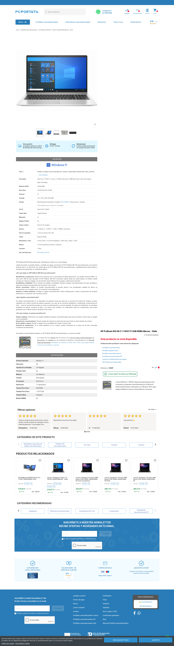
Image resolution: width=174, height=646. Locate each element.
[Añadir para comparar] (156, 367)
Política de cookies (8, 643)
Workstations (135, 22)
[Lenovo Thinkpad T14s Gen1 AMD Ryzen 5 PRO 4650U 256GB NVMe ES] (116, 467)
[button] (18, 444)
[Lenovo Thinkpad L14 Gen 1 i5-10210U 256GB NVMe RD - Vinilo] (29, 467)
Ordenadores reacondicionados (77, 22)
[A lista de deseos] (40, 460)
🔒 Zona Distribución (145, 602)
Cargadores (60, 511)
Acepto (156, 640)
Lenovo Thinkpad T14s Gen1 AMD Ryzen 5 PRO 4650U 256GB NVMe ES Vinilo (87, 479)
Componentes (141, 511)
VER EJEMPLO (43, 175)
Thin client (87, 445)
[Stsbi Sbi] (134, 613)
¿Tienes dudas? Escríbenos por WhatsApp (122, 374)
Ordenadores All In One (114, 511)
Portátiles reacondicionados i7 (111, 353)
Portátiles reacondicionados (47, 22)
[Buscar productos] (46, 12)
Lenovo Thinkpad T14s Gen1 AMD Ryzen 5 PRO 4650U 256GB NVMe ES (116, 479)
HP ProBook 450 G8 (43, 252)
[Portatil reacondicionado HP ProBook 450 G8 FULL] (94, 124)
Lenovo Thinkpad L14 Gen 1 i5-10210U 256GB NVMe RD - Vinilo (28, 478)
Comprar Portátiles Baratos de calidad (114, 359)
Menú (21, 22)
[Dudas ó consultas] (105, 374)
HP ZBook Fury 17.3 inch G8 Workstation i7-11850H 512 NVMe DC (144, 479)
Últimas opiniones (26, 410)
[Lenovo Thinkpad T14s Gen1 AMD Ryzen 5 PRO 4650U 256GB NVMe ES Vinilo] (87, 467)
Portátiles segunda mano (110, 350)
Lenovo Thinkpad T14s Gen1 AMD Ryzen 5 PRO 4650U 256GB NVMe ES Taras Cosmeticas (58, 479)
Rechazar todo (121, 640)
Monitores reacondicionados (87, 511)
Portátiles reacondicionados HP (112, 356)
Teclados (114, 445)
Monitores (102, 22)
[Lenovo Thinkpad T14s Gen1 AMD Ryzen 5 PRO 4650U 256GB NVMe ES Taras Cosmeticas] (58, 467)
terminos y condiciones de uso (86, 539)
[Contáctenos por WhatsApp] (98, 12)
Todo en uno (118, 22)
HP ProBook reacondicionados (111, 362)
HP (153, 367)
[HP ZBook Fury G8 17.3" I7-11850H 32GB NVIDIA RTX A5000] (145, 467)
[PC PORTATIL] (27, 11)
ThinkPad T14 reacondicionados (60, 445)
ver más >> (152, 409)
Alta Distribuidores (145, 606)
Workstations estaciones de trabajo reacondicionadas (33, 445)
